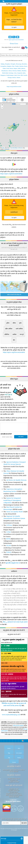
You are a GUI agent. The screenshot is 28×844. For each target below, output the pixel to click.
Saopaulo (19, 73)
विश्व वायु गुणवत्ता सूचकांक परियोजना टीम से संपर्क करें (14, 770)
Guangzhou (3, 66)
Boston (14, 77)
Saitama (21, 66)
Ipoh (15, 75)
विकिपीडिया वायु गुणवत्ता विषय (9, 703)
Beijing (2, 64)
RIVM (8, 539)
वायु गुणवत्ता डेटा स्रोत (13, 789)
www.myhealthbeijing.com (11, 715)
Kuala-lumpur (10, 75)
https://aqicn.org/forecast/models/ (11, 174)
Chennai (14, 70)
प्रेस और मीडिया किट (13, 771)
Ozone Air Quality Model (14, 512)
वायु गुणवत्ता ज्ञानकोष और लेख (14, 778)
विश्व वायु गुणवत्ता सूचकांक (18, 725)
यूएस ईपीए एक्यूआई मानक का (13, 563)
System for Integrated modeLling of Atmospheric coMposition (12, 500)
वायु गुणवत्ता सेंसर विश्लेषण (13, 782)
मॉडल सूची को (8, 395)
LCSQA (8, 532)
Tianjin (17, 66)
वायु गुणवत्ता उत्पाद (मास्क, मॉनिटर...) (13, 793)
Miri (22, 75)
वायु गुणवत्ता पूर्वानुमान (14, 792)
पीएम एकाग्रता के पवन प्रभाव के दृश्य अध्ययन (15, 622)
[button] (14, 124)
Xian (13, 66)
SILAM (8, 545)
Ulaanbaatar (4, 70)
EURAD (8, 552)
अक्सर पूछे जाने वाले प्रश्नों (13, 785)
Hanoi (10, 70)
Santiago (11, 73)
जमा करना (24, 823)
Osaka (4, 68)
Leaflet (2, 147)
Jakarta (23, 68)
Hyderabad (5, 73)
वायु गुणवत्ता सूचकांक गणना (13, 790)
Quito (24, 73)
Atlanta (18, 77)
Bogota (15, 68)
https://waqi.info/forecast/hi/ (14, 86)
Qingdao (9, 66)
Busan (11, 68)
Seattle (25, 75)
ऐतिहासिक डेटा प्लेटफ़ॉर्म (14, 797)
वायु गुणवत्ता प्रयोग (14, 780)
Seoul (7, 68)
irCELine (9, 525)
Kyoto (25, 66)
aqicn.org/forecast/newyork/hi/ (16, 39)
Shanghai (7, 64)
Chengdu (12, 64)
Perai (18, 75)
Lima (15, 73)
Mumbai (24, 70)
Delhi (19, 68)
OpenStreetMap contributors (17, 147)
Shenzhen (24, 64)
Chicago (10, 77)
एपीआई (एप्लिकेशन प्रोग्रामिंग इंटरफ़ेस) (14, 795)
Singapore (3, 75)
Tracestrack (6, 149)
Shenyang (18, 64)
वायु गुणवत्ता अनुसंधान (14, 775)
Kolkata (19, 70)
